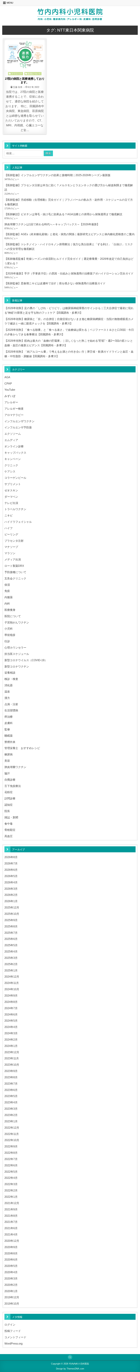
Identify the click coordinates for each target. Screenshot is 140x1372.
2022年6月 (11, 1165)
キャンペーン (12, 458)
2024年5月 (11, 1020)
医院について (34, 73)
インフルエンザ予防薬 (18, 427)
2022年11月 (11, 1133)
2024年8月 (11, 1001)
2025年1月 (11, 970)
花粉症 (8, 792)
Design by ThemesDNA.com (70, 1368)
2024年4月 (11, 1026)
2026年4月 (11, 882)
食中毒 (8, 823)
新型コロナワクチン (16, 666)
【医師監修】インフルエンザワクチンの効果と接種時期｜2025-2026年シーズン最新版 (57, 175)
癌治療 (8, 716)
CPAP (8, 383)
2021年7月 (11, 1221)
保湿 (7, 584)
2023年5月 (11, 1096)
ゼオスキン (11, 490)
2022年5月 (11, 1171)
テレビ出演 (11, 502)
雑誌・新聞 (11, 817)
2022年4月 (11, 1177)
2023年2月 (11, 1115)
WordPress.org (13, 1343)
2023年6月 (11, 1089)
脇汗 (7, 773)
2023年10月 (11, 1064)
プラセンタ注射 (14, 540)
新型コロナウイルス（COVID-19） (25, 660)
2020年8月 (11, 1253)
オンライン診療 (14, 446)
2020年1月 (11, 1291)
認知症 (8, 804)
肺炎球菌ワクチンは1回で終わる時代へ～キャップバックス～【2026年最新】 (52, 224)
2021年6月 (11, 1228)
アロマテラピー (14, 414)
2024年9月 (11, 995)
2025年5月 (11, 945)
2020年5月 (11, 1265)
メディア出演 (12, 559)
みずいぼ (9, 395)
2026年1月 (11, 901)
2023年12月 (11, 1052)
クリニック (16, 73)
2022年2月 (11, 1190)
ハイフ (8, 528)
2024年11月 (11, 982)
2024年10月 (11, 989)
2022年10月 (11, 1140)
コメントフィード (15, 1337)
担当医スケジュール (16, 653)
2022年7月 (11, 1159)
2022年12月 (11, 1127)
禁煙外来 (9, 741)
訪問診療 (9, 798)
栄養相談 (9, 672)
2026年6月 (11, 869)
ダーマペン (11, 496)
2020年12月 (11, 1240)
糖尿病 (8, 754)
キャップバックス (15, 452)
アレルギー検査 (14, 408)
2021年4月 (11, 1234)
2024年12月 (11, 976)
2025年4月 (11, 951)
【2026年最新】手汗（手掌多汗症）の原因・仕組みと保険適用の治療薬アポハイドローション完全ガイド (69, 273)
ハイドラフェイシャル (18, 521)
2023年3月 (11, 1108)
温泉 (7, 691)
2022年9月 (11, 1146)
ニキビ (8, 515)
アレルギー (11, 402)
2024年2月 (11, 1039)
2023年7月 (11, 1083)
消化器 (8, 685)
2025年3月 (11, 957)
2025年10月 (11, 913)
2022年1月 (11, 1196)
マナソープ (11, 546)
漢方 (7, 697)
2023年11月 (11, 1058)
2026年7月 (11, 863)
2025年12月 (11, 907)
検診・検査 (11, 678)
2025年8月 (11, 926)
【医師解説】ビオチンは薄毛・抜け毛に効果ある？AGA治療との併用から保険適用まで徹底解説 (63, 214)
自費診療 (9, 779)
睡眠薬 (8, 735)
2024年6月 (11, 1014)
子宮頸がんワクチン (16, 622)
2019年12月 (11, 1297)
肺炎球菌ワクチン (15, 767)
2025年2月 (11, 964)
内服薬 (8, 597)
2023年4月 (11, 1102)
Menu (10, 3)
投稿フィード (12, 1330)
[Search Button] (70, 1357)
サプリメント (12, 484)
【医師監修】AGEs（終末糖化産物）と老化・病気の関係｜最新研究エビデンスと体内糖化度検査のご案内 (69, 234)
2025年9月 (11, 920)
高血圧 (8, 836)
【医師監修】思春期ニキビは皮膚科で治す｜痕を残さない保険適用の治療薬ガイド (55, 283)
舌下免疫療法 (12, 785)
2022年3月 (11, 1184)
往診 (7, 641)
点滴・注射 (11, 704)
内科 (7, 603)
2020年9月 (11, 1247)
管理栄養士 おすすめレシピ (22, 748)
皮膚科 (8, 722)
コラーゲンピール (15, 477)
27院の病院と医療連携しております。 (25, 80)
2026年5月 (11, 876)
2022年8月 (11, 1152)
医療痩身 (9, 609)
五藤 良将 (17, 87)
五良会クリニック (15, 578)
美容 (7, 760)
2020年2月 (11, 1284)
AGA (7, 377)
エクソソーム (12, 433)
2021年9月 (11, 1209)
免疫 (7, 590)
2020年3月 (11, 1278)
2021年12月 (11, 1203)
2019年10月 (11, 1303)
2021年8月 (11, 1215)
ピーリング (11, 534)
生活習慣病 (11, 710)
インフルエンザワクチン (19, 421)
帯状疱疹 (9, 634)
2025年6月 (11, 938)
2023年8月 (11, 1077)
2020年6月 (11, 1259)
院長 (7, 811)
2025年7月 (11, 932)
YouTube (9, 389)
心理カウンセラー (15, 647)
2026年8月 (11, 857)
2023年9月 (11, 1070)
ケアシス (9, 471)
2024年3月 (11, 1033)
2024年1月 (11, 1045)
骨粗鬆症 (9, 829)
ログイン (9, 1324)
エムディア (11, 440)
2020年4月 (11, 1272)
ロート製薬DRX (14, 565)
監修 (7, 729)
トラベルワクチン (15, 509)
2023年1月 (11, 1121)
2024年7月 (11, 1008)
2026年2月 (11, 894)
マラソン (9, 553)
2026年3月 (11, 888)
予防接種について (15, 572)
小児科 (8, 628)
